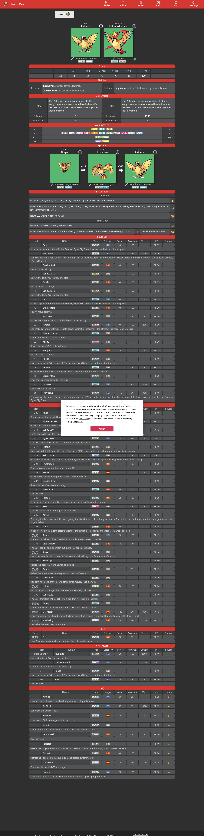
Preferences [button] (77, 422)
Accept (102, 429)
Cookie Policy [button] (84, 419)
